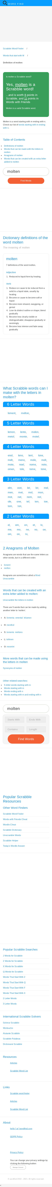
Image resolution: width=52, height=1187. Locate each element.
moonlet (10, 647)
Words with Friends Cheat (15, 819)
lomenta (10, 618)
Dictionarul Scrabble (12, 1044)
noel (21, 464)
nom (29, 497)
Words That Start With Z (14, 977)
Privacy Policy (16, 1152)
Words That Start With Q (14, 982)
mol (30, 492)
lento (23, 432)
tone (43, 469)
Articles (13, 1063)
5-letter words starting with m (17, 685)
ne (27, 529)
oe (44, 529)
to (26, 534)
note (44, 464)
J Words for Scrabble (12, 956)
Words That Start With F (14, 988)
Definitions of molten (13, 146)
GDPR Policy (16, 1137)
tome (32, 469)
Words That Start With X (14, 993)
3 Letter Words (10, 1004)
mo (19, 529)
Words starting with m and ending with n (22, 695)
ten (36, 501)
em (17, 525)
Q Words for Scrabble (13, 972)
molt (43, 460)
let (28, 487)
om (9, 534)
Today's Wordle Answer (14, 846)
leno (20, 455)
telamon (27, 618)
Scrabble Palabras (11, 1039)
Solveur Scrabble (11, 1023)
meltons (18, 632)
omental (19, 618)
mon (40, 492)
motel (35, 436)
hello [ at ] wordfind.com (21, 1129)
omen (11, 469)
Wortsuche (8, 1028)
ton (19, 506)
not (39, 497)
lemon (11, 432)
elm (10, 487)
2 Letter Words (10, 998)
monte (23, 436)
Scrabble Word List (19, 1071)
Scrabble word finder (19, 1093)
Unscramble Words (12, 835)
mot (10, 497)
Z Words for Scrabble (13, 961)
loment (12, 413)
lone (40, 455)
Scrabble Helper (10, 841)
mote (11, 464)
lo (42, 525)
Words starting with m (14, 688)
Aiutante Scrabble (11, 1033)
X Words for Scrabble (13, 966)
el (9, 525)
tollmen (10, 639)
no (35, 529)
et (34, 525)
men (10, 492)
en (25, 525)
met (20, 492)
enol (10, 455)
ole (9, 501)
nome (33, 464)
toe (46, 501)
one (19, 501)
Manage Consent (18, 1167)
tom (10, 506)
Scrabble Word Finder (13, 814)
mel (46, 487)
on (18, 534)
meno (21, 460)
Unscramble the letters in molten (18, 600)
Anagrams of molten (13, 155)
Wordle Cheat (9, 825)
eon (19, 487)
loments (10, 632)
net (19, 497)
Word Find (16, 4)
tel (28, 501)
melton (25, 413)
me (9, 529)
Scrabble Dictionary (12, 830)
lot (37, 487)
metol (11, 436)
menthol (10, 625)
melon (34, 432)
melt (10, 460)
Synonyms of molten (12, 668)
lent (31, 455)
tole (22, 469)
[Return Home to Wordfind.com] (5, 5)
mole (33, 460)
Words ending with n (13, 691)
